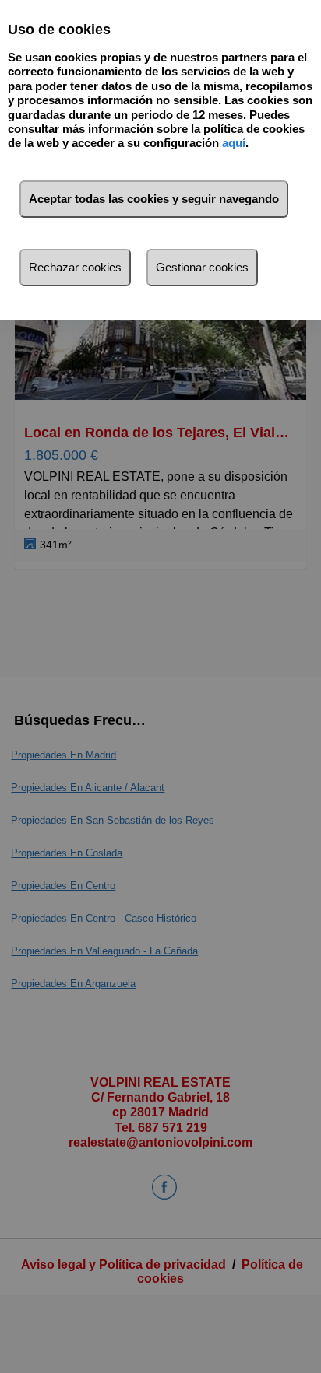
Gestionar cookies (202, 267)
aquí (233, 142)
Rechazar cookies (75, 267)
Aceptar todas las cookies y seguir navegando (154, 198)
